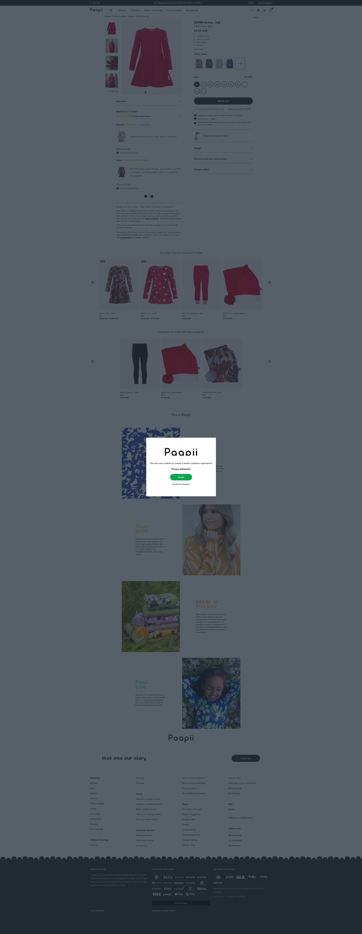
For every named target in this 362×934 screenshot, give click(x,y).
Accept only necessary (181, 484)
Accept (181, 477)
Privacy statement (181, 468)
